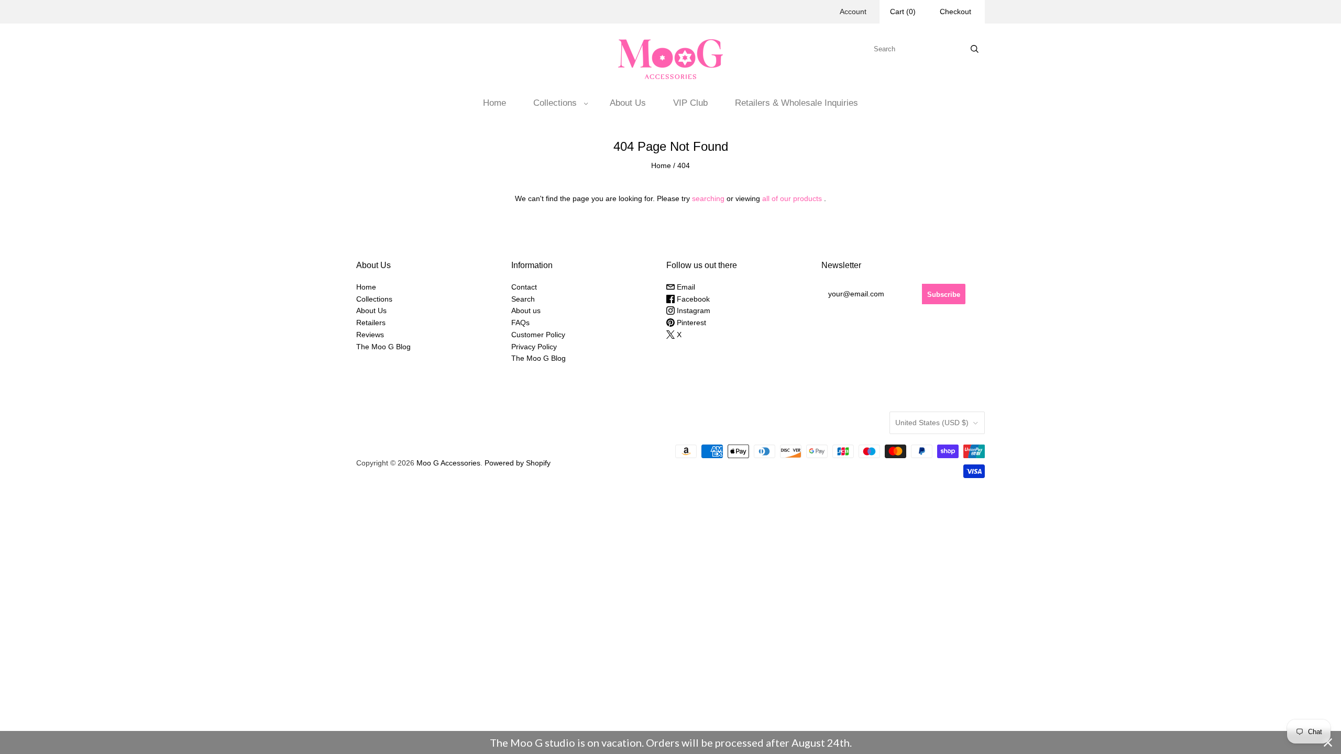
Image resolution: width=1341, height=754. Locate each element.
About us (526, 310)
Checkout (955, 11)
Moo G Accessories (448, 463)
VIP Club (690, 103)
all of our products (792, 198)
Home (494, 103)
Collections (555, 103)
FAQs (520, 322)
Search (523, 299)
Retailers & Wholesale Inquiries (796, 103)
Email (685, 287)
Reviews (370, 334)
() (903, 11)
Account (853, 11)
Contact (524, 287)
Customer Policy (538, 334)
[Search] (974, 49)
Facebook (692, 299)
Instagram (692, 310)
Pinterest (690, 322)
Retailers (371, 322)
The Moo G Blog (383, 346)
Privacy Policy (534, 346)
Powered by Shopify (518, 463)
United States (932, 422)
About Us (628, 103)
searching (708, 198)
